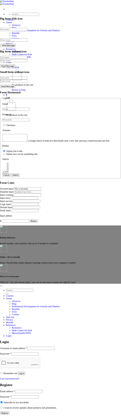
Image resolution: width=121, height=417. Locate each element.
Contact (15, 314)
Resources (10, 49)
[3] (7, 169)
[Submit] (7, 293)
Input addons (6, 215)
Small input (5, 210)
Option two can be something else (21, 154)
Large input (5, 204)
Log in (21, 373)
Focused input (6, 188)
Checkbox (10, 125)
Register (4, 413)
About (9, 22)
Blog (14, 27)
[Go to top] (1, 285)
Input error (5, 198)
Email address (7, 391)
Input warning (6, 195)
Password (6, 114)
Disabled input (7, 192)
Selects (5, 159)
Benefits (15, 33)
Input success (6, 201)
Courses (9, 296)
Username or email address (13, 348)
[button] (6, 95)
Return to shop (19, 90)
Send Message (8, 45)
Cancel (6, 175)
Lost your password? (9, 378)
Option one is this (13, 151)
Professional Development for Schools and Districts (36, 30)
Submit (15, 175)
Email (5, 104)
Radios (5, 146)
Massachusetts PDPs (21, 333)
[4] (7, 172)
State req (10, 317)
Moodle (9, 322)
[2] (7, 167)
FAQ (14, 35)
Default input (6, 207)
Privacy (9, 43)
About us (16, 25)
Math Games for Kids (22, 54)
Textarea (6, 130)
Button (33, 221)
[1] (7, 164)
